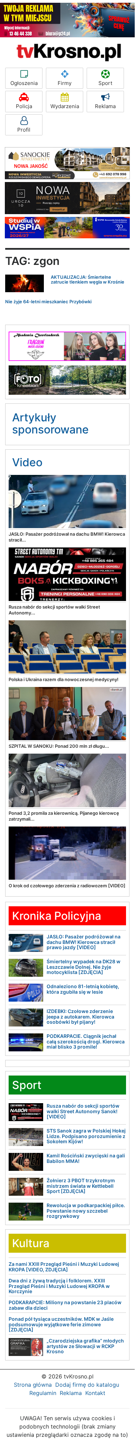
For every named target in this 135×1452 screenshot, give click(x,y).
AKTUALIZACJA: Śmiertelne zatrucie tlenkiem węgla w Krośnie (87, 279)
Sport (105, 83)
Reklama (105, 106)
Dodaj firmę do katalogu (87, 1384)
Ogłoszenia (24, 83)
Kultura (30, 1243)
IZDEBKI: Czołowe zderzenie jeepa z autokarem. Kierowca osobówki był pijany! (80, 1016)
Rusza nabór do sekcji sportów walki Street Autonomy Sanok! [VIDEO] (83, 1111)
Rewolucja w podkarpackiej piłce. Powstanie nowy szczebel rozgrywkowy (86, 1210)
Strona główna (33, 1384)
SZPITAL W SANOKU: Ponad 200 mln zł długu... (59, 746)
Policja (24, 106)
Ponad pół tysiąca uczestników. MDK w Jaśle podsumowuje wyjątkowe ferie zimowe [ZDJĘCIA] (61, 1324)
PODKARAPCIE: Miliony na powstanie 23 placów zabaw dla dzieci (65, 1304)
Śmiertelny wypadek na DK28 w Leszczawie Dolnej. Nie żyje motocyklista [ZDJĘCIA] (83, 966)
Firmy (64, 83)
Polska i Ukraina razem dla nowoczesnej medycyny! (63, 679)
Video (27, 462)
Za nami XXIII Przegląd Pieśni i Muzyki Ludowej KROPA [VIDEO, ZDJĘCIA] (64, 1266)
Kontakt (95, 1392)
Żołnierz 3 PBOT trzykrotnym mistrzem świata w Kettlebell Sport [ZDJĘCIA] (81, 1185)
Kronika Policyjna (56, 916)
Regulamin (42, 1392)
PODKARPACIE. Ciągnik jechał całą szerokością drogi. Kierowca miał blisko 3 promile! (86, 1041)
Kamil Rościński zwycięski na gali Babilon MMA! (86, 1158)
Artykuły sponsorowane (50, 423)
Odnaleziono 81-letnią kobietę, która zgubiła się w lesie (83, 988)
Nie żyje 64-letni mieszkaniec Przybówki (48, 301)
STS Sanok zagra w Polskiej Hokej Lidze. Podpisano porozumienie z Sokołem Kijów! (86, 1136)
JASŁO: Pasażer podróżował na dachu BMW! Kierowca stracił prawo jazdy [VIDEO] (83, 942)
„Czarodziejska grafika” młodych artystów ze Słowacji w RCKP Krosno (85, 1346)
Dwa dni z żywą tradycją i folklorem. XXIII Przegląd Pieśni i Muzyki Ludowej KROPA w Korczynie (59, 1286)
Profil (23, 129)
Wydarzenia (64, 106)
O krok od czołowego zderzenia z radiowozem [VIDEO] (67, 885)
